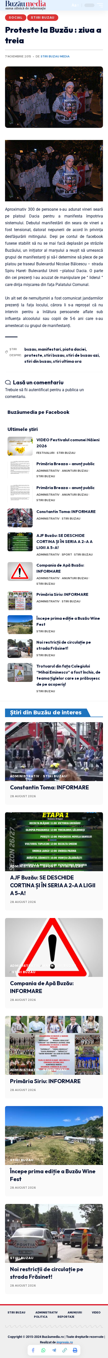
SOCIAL (16, 17)
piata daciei (74, 349)
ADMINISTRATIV (48, 470)
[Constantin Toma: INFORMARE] (20, 517)
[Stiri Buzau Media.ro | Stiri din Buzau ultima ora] (25, 5)
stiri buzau (54, 355)
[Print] (75, 1350)
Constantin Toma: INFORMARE (66, 511)
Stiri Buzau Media (55, 56)
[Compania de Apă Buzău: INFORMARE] (20, 571)
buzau (30, 349)
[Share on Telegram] (54, 1350)
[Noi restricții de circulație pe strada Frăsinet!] (20, 648)
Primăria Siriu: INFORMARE (62, 594)
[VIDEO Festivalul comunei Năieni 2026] (20, 446)
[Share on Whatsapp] (43, 1350)
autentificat (39, 389)
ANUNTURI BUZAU (75, 470)
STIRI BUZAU (43, 17)
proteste (33, 355)
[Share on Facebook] (33, 1350)
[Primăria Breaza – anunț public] (20, 470)
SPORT (67, 554)
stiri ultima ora (67, 361)
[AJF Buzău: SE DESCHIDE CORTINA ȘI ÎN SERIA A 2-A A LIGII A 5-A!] (20, 541)
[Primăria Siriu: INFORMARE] (20, 600)
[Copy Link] (64, 1350)
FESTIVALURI (45, 453)
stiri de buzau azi (82, 355)
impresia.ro (65, 1342)
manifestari (49, 349)
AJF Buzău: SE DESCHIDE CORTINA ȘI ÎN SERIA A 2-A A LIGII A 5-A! (64, 541)
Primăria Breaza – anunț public (65, 463)
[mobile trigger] (98, 5)
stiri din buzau (37, 361)
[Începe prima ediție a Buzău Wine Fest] (20, 624)
